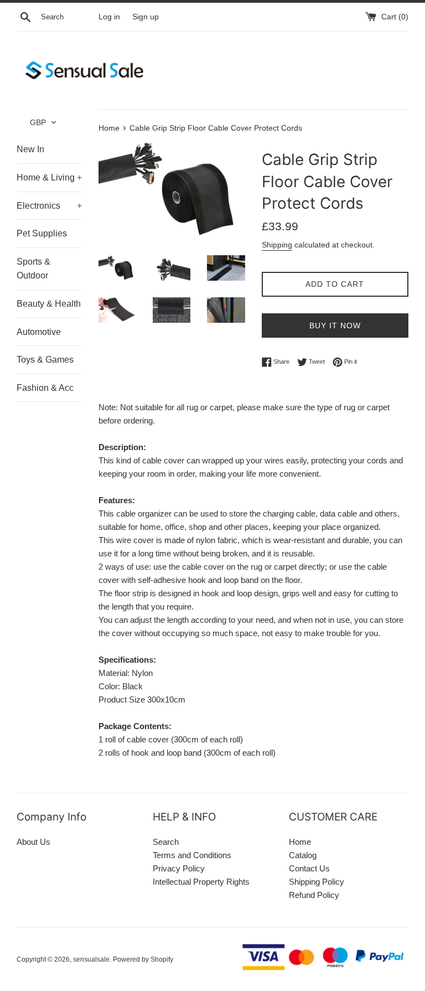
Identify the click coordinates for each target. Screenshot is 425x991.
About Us (33, 842)
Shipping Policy (316, 881)
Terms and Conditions (192, 855)
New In (30, 149)
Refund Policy (314, 895)
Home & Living (49, 177)
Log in (109, 17)
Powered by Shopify (143, 959)
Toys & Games (45, 359)
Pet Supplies (42, 233)
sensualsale (91, 959)
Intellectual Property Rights (201, 881)
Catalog (303, 855)
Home (300, 842)
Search (166, 842)
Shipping (277, 244)
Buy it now (335, 325)
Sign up (145, 17)
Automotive (39, 332)
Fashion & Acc (45, 388)
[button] (43, 122)
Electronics (49, 205)
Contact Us (309, 868)
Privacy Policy (179, 868)
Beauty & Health (49, 303)
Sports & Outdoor (33, 269)
